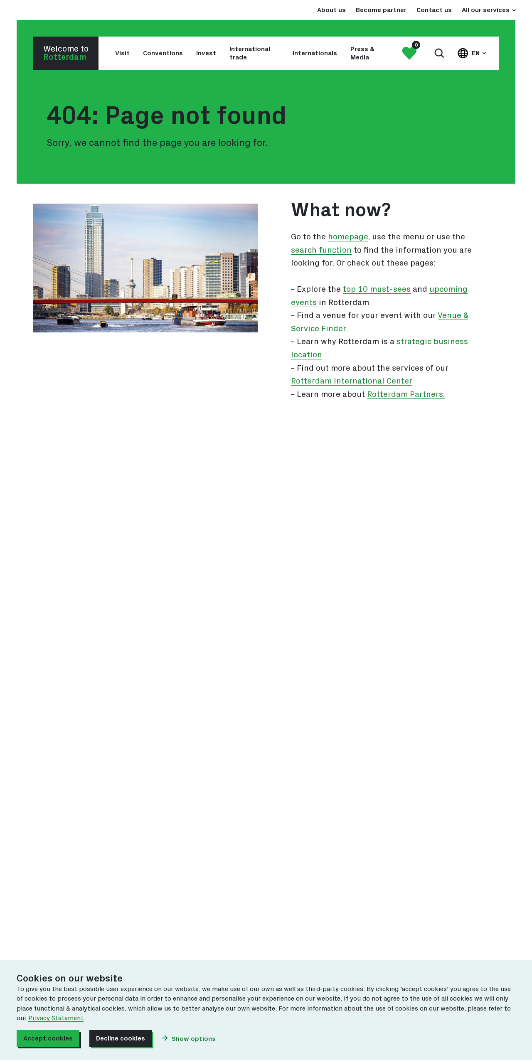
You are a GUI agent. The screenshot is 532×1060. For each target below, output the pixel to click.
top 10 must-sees (377, 289)
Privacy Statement (56, 1018)
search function (321, 250)
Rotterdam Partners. (406, 394)
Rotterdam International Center (351, 381)
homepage (348, 237)
